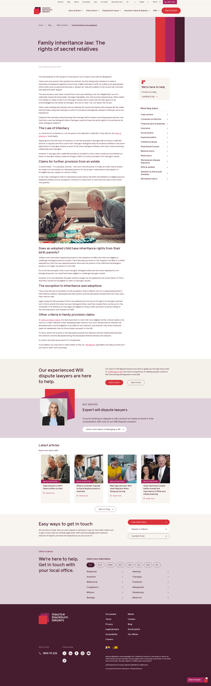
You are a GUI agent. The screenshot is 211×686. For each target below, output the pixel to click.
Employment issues (110, 10)
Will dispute (90, 345)
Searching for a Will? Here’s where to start (53, 487)
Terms (108, 619)
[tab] (90, 565)
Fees (95, 2)
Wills (155, 10)
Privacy (109, 624)
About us (60, 2)
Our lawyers (86, 2)
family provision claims (50, 320)
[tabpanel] (129, 584)
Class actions (91, 10)
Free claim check (117, 2)
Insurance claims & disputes (136, 10)
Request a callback (139, 529)
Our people (111, 614)
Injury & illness (75, 10)
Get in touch (171, 10)
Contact (131, 619)
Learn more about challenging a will (103, 429)
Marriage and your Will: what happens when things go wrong (121, 488)
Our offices (133, 634)
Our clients (104, 2)
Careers (109, 639)
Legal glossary (112, 629)
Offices (76, 2)
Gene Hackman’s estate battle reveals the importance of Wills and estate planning (154, 490)
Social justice (134, 629)
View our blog (104, 509)
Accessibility (111, 634)
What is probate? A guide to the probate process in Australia (88, 488)
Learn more (136, 382)
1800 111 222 (171, 2)
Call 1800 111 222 (148, 96)
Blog (68, 2)
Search (155, 2)
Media (131, 614)
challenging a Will (115, 371)
